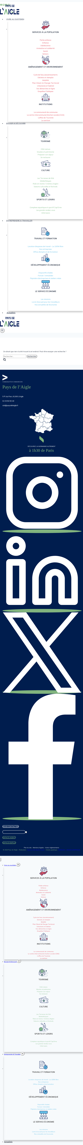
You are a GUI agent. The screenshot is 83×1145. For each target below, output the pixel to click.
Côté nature (45, 149)
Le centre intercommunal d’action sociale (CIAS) (45, 115)
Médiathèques (45, 181)
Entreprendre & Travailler (12, 1054)
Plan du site (27, 847)
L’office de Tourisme (45, 118)
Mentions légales (38, 847)
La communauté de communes (46, 112)
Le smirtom (45, 120)
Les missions (46, 299)
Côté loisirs (45, 213)
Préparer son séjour (45, 155)
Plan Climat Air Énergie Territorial (45, 83)
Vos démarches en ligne (45, 88)
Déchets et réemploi (45, 77)
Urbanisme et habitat (45, 86)
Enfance (45, 43)
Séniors (45, 54)
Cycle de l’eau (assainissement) (46, 75)
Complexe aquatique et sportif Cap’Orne (46, 207)
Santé (45, 51)
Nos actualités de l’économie (46, 305)
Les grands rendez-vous (45, 210)
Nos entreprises (45, 249)
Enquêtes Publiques (45, 91)
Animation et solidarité (45, 48)
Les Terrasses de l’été (45, 178)
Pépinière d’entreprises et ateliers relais (45, 278)
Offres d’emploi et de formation (45, 252)
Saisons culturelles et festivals (45, 186)
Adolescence (45, 45)
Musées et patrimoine (45, 152)
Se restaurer (45, 157)
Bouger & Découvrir (10, 962)
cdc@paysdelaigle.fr (10, 405)
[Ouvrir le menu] (2, 330)
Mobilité (45, 80)
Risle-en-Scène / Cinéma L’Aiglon (45, 184)
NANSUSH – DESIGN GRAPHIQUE (69, 850)
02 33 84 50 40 (8, 401)
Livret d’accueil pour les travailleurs (46, 302)
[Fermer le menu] (0, 859)
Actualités (11, 313)
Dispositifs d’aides (45, 273)
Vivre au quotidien (10, 865)
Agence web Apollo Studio (35, 850)
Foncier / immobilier (45, 275)
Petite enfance (45, 40)
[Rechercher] (26, 832)
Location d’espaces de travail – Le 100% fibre (45, 246)
